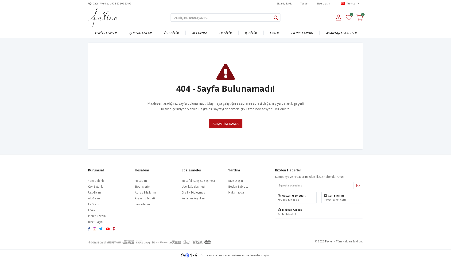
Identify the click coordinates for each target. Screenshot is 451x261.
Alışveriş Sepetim (146, 198)
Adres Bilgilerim (145, 192)
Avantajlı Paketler (341, 33)
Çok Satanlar (140, 33)
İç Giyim (251, 33)
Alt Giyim (199, 33)
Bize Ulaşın (323, 3)
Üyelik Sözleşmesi (193, 187)
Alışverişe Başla (226, 124)
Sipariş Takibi (285, 3)
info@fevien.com (335, 199)
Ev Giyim (225, 33)
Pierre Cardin (302, 33)
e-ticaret (225, 255)
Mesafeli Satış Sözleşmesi (198, 181)
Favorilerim (351, 15)
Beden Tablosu (238, 187)
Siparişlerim (143, 187)
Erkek (274, 33)
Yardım (304, 3)
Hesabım (141, 181)
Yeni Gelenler (105, 33)
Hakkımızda (236, 192)
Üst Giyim (171, 33)
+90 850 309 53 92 (288, 199)
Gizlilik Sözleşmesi (194, 192)
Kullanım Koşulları (193, 198)
